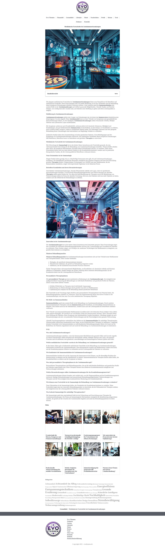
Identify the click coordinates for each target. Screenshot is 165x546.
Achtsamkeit (50, 484)
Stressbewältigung (109, 500)
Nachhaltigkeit (97, 495)
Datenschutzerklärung (74, 538)
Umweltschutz (91, 503)
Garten (69, 523)
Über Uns (70, 533)
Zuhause (79, 22)
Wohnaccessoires (102, 503)
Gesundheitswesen (83, 492)
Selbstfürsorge (52, 500)
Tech (116, 17)
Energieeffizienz (106, 486)
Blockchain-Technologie (98, 484)
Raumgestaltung (91, 498)
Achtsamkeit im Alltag (66, 484)
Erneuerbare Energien (78, 490)
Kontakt (87, 22)
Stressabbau (93, 500)
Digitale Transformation (59, 486)
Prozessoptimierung (69, 497)
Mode (86, 17)
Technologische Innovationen (77, 503)
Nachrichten (95, 17)
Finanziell (60, 17)
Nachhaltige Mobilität (67, 495)
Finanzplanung (97, 490)
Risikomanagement (104, 498)
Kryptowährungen (93, 492)
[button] (115, 93)
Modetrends (57, 495)
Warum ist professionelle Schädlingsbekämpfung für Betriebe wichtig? (73, 436)
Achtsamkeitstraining (84, 484)
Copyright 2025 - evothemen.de (82, 544)
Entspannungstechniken (59, 489)
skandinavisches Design (78, 500)
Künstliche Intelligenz (108, 492)
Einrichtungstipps (85, 486)
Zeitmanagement (70, 505)
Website (69, 536)
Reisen (110, 17)
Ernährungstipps (88, 489)
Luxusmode (48, 495)
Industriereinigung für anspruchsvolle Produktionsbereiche (91, 469)
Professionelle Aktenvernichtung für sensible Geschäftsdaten (53, 469)
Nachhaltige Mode (81, 495)
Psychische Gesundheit (79, 497)
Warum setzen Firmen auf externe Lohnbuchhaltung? (110, 469)
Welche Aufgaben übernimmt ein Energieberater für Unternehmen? (71, 470)
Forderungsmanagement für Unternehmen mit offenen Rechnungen (92, 436)
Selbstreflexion (64, 500)
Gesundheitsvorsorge (71, 492)
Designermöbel (48, 486)
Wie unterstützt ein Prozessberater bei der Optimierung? (110, 436)
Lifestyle (79, 17)
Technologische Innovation (61, 503)
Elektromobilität (93, 486)
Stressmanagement (49, 503)
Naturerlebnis (109, 495)
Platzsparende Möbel (58, 497)
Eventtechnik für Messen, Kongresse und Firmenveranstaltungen (53, 436)
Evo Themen (50, 17)
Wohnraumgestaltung (55, 505)
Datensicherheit (109, 484)
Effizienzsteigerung (73, 487)
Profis (103, 17)
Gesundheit (69, 17)
